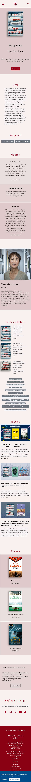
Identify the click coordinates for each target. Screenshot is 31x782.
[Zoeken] (28, 4)
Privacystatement (15, 769)
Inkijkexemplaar (7, 141)
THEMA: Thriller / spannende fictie (15, 390)
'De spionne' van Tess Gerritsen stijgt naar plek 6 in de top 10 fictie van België (15, 485)
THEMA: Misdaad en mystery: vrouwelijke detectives (16, 396)
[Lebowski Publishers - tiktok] (25, 712)
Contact (15, 762)
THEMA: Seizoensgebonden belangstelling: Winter (15, 406)
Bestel (14, 338)
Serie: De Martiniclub (15, 379)
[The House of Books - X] (15, 712)
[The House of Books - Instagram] (11, 712)
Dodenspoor (15, 581)
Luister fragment (23, 141)
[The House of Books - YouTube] (20, 712)
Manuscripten (15, 766)
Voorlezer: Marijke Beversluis (15, 384)
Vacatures (15, 764)
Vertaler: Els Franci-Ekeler (15, 382)
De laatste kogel (15, 648)
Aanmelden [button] (16, 686)
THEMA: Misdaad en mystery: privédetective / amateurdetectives (15, 400)
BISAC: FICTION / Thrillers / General (15, 409)
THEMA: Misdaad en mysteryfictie (15, 403)
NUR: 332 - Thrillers (15, 387)
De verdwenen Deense (15, 614)
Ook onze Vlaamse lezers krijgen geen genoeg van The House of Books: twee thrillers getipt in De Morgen (15, 524)
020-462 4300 (15, 749)
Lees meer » (4, 458)
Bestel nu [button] (15, 69)
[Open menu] (3, 4)
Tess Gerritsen (10, 284)
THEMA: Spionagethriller (15, 393)
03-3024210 (15, 758)
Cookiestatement (15, 771)
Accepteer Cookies (14, 779)
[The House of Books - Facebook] (6, 712)
